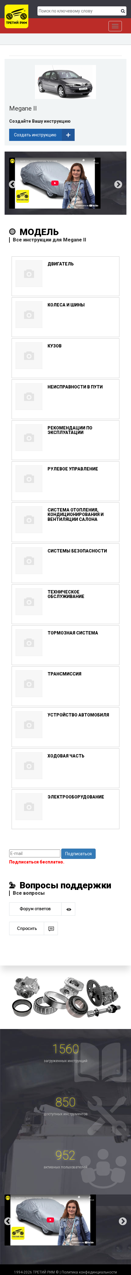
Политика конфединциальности (89, 1272)
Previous (8, 183)
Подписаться (78, 853)
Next (123, 183)
